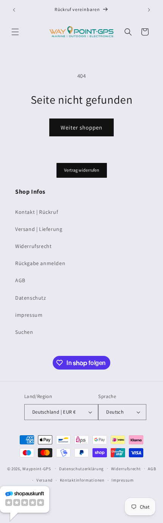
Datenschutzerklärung (81, 468)
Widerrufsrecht (33, 246)
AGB (20, 280)
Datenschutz (30, 297)
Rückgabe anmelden (40, 263)
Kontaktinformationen (82, 480)
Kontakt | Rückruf (36, 212)
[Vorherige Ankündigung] (14, 10)
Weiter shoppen (81, 127)
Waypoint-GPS (36, 468)
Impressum (122, 480)
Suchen (24, 332)
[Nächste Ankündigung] (149, 10)
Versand (44, 480)
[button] (15, 32)
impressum (28, 314)
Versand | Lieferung (38, 229)
